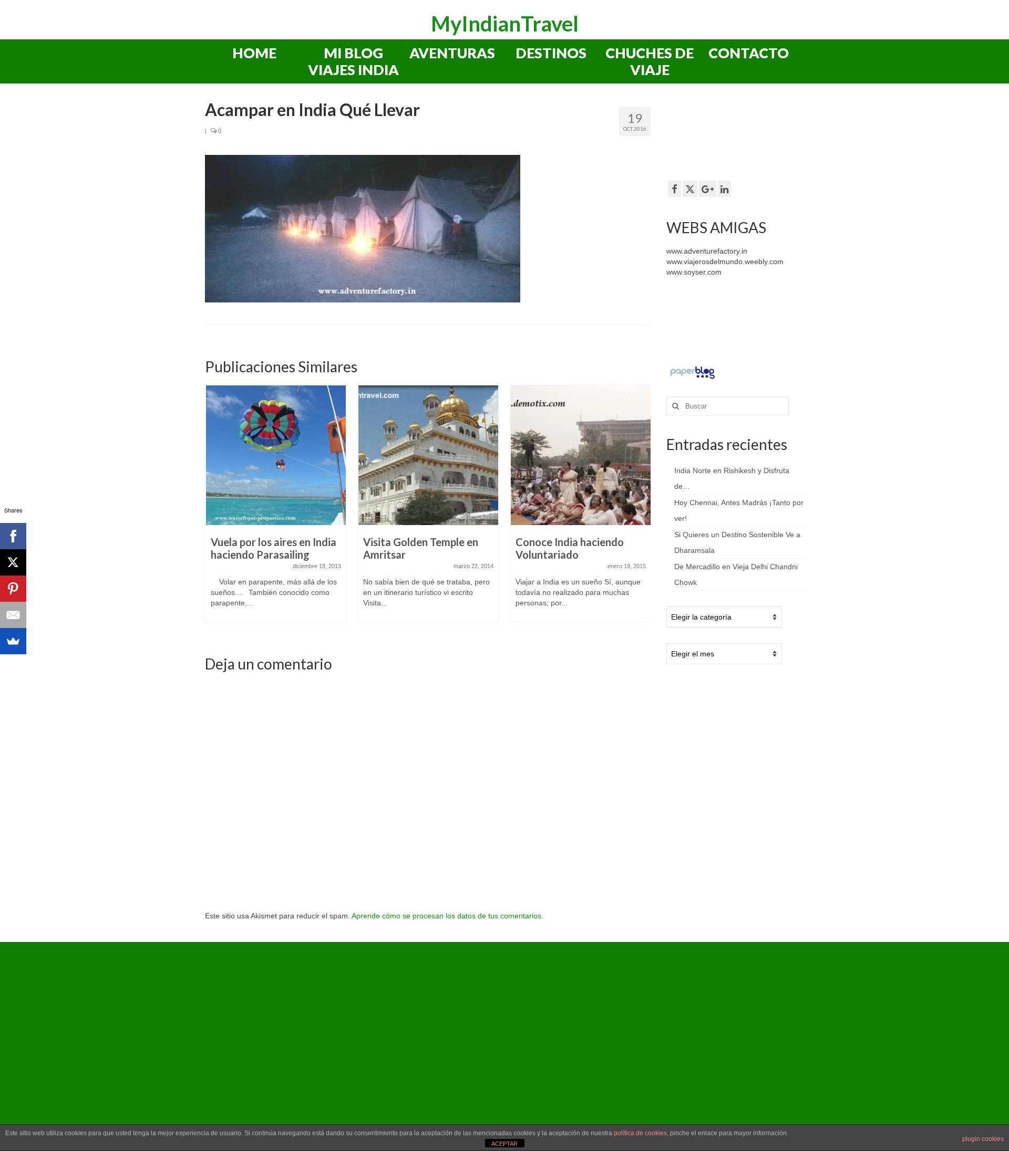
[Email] (13, 615)
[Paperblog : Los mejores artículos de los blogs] (692, 372)
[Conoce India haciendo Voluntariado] (580, 455)
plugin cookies (983, 1139)
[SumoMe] (13, 641)
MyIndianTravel (505, 23)
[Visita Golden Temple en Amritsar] (428, 455)
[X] (13, 562)
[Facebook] (13, 536)
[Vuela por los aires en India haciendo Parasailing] (275, 455)
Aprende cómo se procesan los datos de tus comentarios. (447, 916)
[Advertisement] (750, 136)
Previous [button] (214, 510)
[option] (276, 509)
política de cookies (640, 1133)
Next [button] (641, 510)
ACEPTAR (504, 1143)
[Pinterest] (13, 589)
